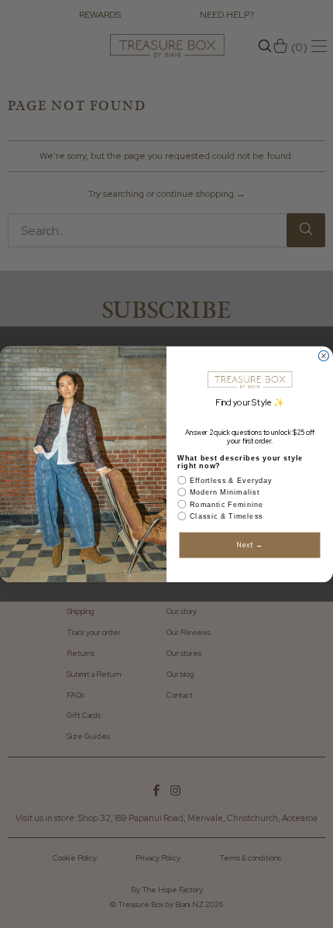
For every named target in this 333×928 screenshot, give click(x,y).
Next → (250, 545)
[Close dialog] (323, 355)
